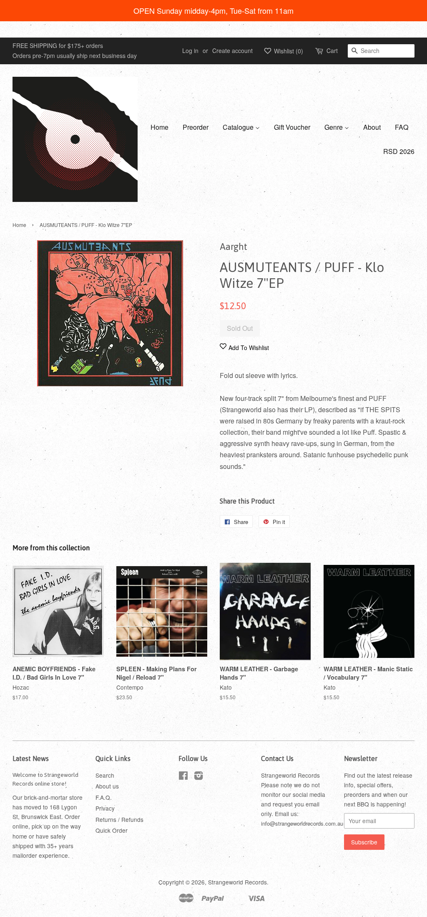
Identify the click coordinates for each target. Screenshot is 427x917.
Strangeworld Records (237, 882)
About (372, 127)
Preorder (195, 127)
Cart (332, 50)
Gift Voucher (292, 127)
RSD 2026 (398, 151)
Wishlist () (287, 51)
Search (104, 775)
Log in (190, 50)
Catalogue (239, 127)
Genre (334, 127)
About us (107, 786)
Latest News (31, 758)
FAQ (401, 127)
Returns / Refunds (119, 819)
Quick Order (111, 830)
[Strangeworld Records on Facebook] (183, 777)
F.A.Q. (103, 797)
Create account (232, 50)
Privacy (105, 808)
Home (159, 127)
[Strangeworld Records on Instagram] (198, 777)
